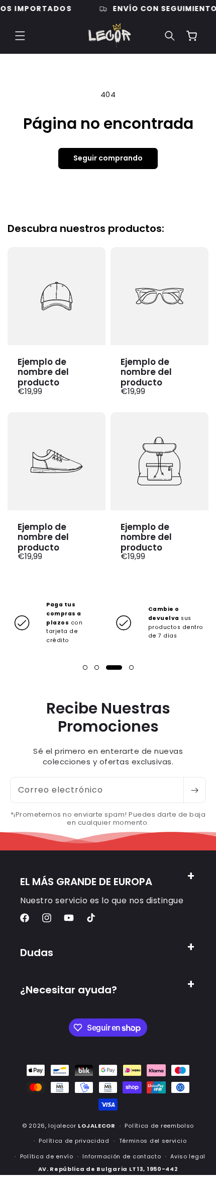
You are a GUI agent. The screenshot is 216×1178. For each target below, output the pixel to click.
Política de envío (46, 1156)
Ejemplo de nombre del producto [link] (43, 372)
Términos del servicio (153, 1141)
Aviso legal (187, 1156)
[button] (20, 36)
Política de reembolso (159, 1126)
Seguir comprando (108, 158)
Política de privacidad (74, 1141)
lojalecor (62, 1126)
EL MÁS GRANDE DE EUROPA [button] (86, 882)
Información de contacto (121, 1156)
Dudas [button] (36, 953)
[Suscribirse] (194, 790)
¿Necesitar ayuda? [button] (68, 990)
